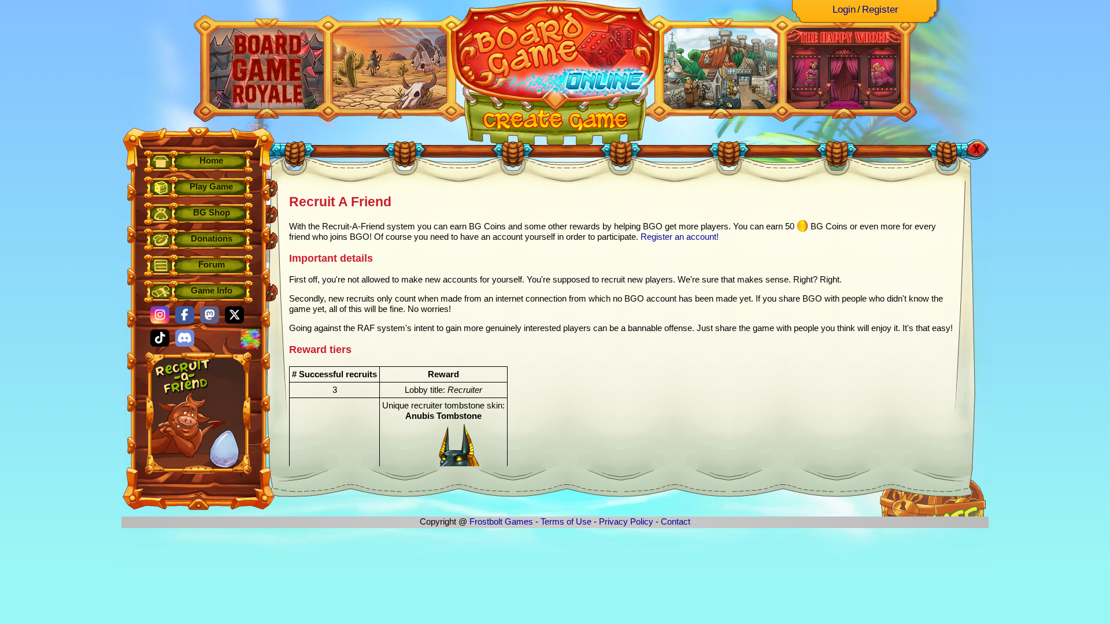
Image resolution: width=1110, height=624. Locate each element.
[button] (159, 315)
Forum (211, 264)
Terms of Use (566, 521)
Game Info (211, 290)
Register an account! (680, 237)
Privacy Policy (626, 521)
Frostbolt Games (501, 521)
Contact (675, 521)
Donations (211, 238)
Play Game (211, 186)
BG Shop (211, 212)
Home (211, 160)
